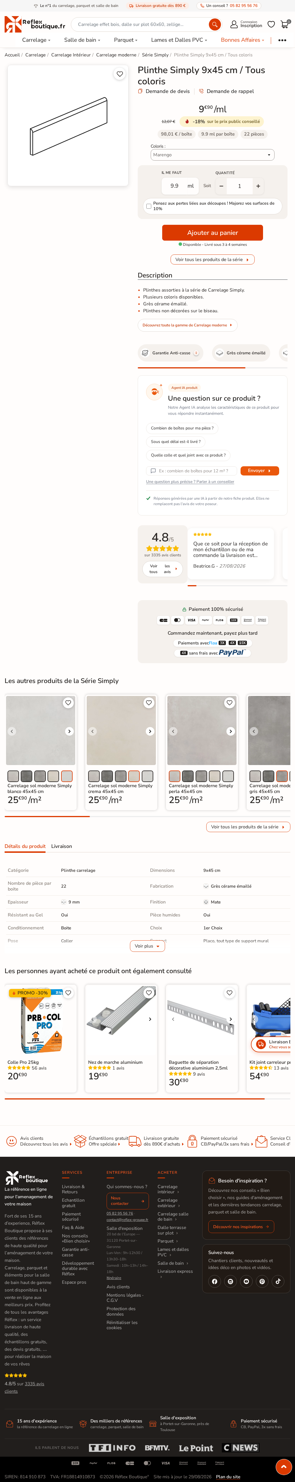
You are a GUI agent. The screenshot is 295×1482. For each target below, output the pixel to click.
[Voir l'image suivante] (69, 731)
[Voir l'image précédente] (11, 731)
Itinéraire (114, 1278)
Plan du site (228, 1477)
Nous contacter (119, 1200)
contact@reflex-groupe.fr (127, 1219)
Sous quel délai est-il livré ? (176, 441)
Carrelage (34, 40)
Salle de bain (80, 40)
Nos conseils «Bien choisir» (76, 1239)
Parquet (124, 40)
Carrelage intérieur (167, 1189)
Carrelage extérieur (167, 1203)
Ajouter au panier (212, 232)
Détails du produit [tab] (25, 846)
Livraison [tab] (61, 846)
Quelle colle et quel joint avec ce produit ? (188, 455)
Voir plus (144, 946)
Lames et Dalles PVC (177, 40)
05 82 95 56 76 (120, 1213)
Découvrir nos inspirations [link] (238, 1227)
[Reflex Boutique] (35, 24)
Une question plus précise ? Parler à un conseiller (190, 481)
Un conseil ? (232, 5)
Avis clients (118, 1287)
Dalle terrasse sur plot (172, 1230)
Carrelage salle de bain (173, 1217)
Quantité (225, 173)
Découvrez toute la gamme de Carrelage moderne (185, 325)
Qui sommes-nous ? (127, 1187)
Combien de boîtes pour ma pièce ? (182, 428)
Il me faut (172, 172)
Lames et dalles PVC (173, 1252)
